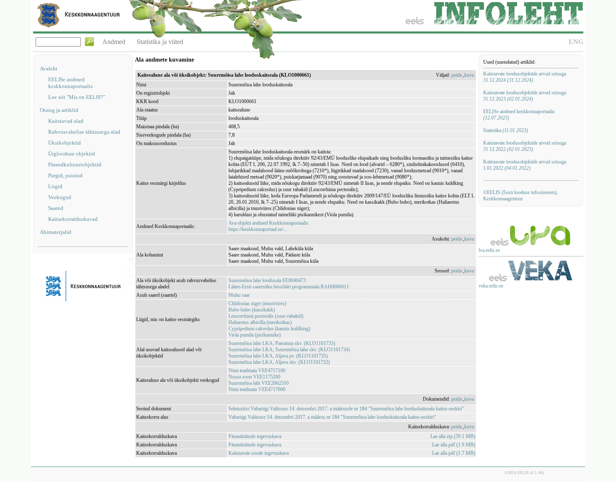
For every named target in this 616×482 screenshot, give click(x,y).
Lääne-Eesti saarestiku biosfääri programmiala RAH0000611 (288, 287)
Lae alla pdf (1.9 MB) (453, 445)
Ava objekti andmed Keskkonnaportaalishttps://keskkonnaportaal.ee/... (268, 226)
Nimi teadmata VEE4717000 (256, 389)
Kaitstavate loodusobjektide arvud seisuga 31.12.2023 (524, 96)
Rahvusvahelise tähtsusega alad (84, 132)
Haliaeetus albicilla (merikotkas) (260, 322)
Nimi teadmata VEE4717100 (256, 370)
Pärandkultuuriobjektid (74, 164)
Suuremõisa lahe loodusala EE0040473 (267, 280)
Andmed (113, 41)
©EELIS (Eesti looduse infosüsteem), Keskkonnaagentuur (520, 195)
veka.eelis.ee (491, 286)
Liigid (55, 186)
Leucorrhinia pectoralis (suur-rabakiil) (265, 316)
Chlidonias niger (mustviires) (257, 303)
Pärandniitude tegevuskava (254, 436)
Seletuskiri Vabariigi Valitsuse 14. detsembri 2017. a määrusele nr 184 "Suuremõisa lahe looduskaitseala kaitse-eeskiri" (346, 409)
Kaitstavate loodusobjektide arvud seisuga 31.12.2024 (524, 77)
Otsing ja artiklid (59, 110)
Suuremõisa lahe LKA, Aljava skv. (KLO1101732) (279, 362)
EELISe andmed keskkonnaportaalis (70, 82)
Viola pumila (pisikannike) (254, 335)
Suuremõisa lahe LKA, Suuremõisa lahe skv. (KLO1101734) (289, 349)
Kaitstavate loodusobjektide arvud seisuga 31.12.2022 (524, 146)
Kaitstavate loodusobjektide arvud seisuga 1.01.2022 (524, 165)
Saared (55, 208)
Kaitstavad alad (65, 121)
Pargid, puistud (65, 175)
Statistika (505, 130)
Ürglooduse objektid (71, 153)
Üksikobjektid (64, 143)
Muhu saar (239, 295)
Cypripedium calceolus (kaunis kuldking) (269, 329)
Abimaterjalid (55, 232)
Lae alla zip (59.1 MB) (452, 436)
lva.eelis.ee (489, 250)
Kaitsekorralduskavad (73, 219)
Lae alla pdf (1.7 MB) (453, 453)
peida (456, 75)
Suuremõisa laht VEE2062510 (258, 383)
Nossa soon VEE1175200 (254, 377)
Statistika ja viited (160, 41)
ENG (576, 41)
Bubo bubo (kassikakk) (251, 310)
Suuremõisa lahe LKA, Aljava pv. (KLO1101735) (278, 356)
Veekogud (59, 197)
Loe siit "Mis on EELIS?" (76, 97)
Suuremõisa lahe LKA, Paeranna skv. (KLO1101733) (281, 343)
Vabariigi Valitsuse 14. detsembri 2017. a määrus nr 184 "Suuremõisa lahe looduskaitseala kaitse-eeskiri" (332, 417)
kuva (469, 75)
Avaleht (48, 68)
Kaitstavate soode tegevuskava (258, 453)
